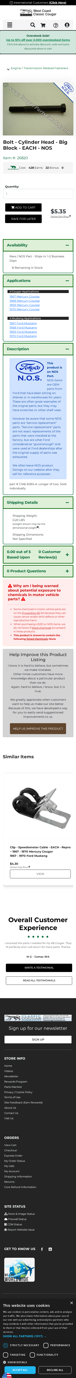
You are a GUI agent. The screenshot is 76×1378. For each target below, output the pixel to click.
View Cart (10, 1145)
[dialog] (38, 1338)
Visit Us (8, 1118)
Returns (9, 1181)
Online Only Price (60, 217)
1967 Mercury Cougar (25, 296)
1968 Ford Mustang (23, 327)
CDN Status (14, 1224)
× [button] (71, 1303)
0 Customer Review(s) (34, 555)
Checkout (10, 1150)
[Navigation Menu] (9, 25)
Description (18, 349)
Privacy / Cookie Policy (18, 1092)
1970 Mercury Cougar (25, 309)
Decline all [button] (55, 1370)
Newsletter (11, 1076)
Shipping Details (22, 502)
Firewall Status (16, 1219)
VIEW (40, 874)
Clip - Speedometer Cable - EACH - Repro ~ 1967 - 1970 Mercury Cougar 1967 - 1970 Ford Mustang (40, 851)
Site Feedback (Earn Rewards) (23, 1102)
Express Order (13, 1155)
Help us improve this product (38, 728)
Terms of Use (12, 1097)
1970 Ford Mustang (23, 336)
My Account (11, 1171)
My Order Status (14, 1160)
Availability (17, 245)
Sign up (38, 1039)
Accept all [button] (20, 1370)
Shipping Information (18, 1176)
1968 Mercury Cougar (25, 301)
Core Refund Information (20, 1187)
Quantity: (12, 186)
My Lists (9, 1165)
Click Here (57, 2)
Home (8, 1065)
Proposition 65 (31, 612)
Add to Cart (24, 207)
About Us (10, 1107)
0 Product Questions (26, 571)
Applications (19, 280)
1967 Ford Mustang (23, 323)
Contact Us (11, 1113)
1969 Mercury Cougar (25, 305)
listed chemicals (41, 627)
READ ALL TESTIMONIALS (39, 980)
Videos (8, 1071)
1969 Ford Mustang (23, 332)
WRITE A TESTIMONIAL (39, 967)
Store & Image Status (21, 1213)
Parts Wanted (13, 1086)
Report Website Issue (21, 1229)
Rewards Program (15, 1081)
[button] (38, 1336)
